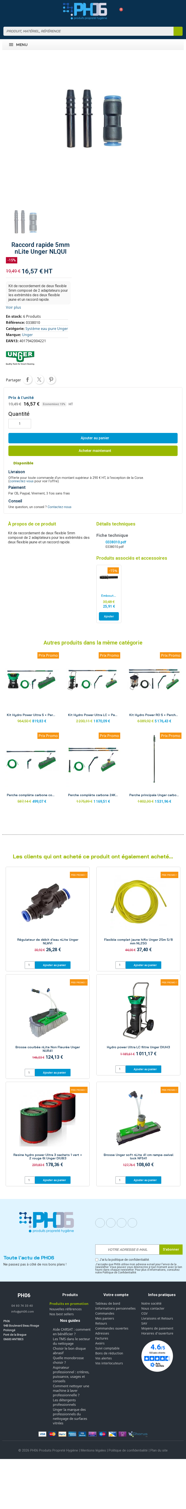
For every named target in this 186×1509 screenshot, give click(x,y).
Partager (27, 379)
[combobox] (85, 31)
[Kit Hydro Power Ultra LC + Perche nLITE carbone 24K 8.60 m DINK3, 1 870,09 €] (93, 689)
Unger (27, 334)
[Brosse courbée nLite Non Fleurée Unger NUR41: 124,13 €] (47, 1022)
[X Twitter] (132, 1223)
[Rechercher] (178, 31)
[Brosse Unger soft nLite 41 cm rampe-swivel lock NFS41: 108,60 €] (138, 1130)
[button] (119, 11)
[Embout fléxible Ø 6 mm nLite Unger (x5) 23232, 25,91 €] (109, 594)
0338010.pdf (115, 542)
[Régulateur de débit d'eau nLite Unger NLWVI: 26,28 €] (47, 915)
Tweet (39, 379)
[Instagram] (111, 1223)
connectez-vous (22, 481)
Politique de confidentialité (128, 1450)
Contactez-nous (59, 507)
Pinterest (51, 379)
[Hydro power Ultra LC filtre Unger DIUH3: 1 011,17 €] (138, 1020)
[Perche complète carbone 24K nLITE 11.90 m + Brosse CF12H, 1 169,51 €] (93, 769)
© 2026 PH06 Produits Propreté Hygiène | (49, 1450)
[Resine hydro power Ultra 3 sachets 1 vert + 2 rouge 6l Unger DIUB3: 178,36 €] (47, 1130)
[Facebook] (100, 1223)
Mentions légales (93, 1450)
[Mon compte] (111, 11)
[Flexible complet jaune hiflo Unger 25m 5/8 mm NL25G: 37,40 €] (138, 915)
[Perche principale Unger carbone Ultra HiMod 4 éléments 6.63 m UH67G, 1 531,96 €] (154, 769)
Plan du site (159, 1450)
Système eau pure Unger (46, 328)
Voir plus (13, 307)
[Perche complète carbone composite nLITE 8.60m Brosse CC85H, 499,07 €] (31, 769)
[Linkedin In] (121, 1223)
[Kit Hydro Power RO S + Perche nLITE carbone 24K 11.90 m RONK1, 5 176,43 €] (154, 689)
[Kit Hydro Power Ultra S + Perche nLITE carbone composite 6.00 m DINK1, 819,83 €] (31, 689)
